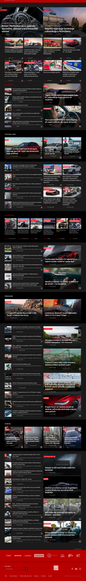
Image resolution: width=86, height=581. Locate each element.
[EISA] (56, 568)
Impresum (36, 576)
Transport (47, 62)
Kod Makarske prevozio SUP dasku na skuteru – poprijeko (60, 513)
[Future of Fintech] (78, 555)
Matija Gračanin (15, 350)
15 (41, 158)
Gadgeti (46, 270)
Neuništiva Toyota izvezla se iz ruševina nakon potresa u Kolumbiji (13, 74)
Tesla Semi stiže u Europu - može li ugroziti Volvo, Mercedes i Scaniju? (32, 51)
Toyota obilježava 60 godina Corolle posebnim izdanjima (14, 51)
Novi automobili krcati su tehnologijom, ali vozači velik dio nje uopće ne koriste (61, 121)
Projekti (46, 375)
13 (60, 80)
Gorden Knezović (15, 387)
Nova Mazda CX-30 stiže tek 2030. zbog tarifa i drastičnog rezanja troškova (72, 178)
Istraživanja (47, 108)
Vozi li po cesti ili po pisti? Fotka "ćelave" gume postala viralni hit (32, 440)
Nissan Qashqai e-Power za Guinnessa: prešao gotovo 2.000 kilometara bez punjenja (60, 535)
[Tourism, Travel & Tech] (70, 555)
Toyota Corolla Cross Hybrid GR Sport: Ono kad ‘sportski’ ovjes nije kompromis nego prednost (22, 151)
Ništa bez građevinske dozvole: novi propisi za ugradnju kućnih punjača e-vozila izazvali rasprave (10, 232)
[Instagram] (80, 569)
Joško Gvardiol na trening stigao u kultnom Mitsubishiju (51, 51)
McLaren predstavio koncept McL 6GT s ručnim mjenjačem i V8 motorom (61, 341)
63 (41, 251)
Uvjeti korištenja (13, 576)
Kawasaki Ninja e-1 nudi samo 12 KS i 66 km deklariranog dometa (31, 74)
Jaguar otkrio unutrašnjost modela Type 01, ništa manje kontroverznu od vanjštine (61, 97)
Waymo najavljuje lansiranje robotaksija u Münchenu (59, 30)
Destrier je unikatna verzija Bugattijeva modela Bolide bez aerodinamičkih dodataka (61, 490)
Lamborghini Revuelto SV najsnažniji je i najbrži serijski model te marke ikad (61, 260)
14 (79, 416)
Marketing (43, 576)
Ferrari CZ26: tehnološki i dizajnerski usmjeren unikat (26, 373)
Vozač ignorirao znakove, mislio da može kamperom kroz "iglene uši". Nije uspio (52, 440)
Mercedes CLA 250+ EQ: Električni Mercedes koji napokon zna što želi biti (52, 150)
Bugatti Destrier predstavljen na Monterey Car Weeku (26, 327)
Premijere (8, 301)
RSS (6, 576)
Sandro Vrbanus (15, 101)
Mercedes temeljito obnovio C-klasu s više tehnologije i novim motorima (70, 201)
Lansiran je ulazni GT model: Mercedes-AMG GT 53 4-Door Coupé (61, 314)
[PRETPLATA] (26, 569)
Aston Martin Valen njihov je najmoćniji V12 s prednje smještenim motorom (51, 201)
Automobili (8, 40)
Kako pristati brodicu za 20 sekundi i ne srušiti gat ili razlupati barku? (36, 231)
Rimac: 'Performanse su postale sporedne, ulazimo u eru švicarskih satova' (20, 29)
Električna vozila (68, 40)
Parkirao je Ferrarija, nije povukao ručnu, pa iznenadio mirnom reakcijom (71, 440)
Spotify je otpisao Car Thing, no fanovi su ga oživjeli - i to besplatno (61, 283)
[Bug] (18, 555)
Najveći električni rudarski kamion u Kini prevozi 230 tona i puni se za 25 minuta (23, 231)
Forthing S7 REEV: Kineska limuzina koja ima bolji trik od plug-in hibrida (71, 150)
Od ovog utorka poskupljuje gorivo (21, 364)
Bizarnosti (27, 429)
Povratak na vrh (78, 549)
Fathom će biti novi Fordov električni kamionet (60, 469)
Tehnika (46, 398)
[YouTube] (76, 569)
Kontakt (50, 576)
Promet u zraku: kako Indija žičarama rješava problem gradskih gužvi (60, 363)
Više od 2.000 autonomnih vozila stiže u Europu (24, 383)
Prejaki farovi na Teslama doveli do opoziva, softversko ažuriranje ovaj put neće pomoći (61, 409)
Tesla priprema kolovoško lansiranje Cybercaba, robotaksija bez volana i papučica (51, 179)
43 (41, 207)
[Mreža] (28, 556)
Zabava (46, 40)
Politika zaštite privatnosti (25, 576)
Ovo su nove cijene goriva (51, 72)
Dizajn (46, 86)
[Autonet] (39, 555)
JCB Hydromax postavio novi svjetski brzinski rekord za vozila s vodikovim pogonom (60, 386)
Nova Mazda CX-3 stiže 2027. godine (22, 479)
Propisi (65, 62)
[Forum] (8, 556)
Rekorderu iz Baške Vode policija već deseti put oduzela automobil (71, 74)
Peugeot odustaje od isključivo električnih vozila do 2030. (27, 528)
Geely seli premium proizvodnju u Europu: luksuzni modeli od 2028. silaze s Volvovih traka (48, 232)
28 (41, 517)
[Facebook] (72, 569)
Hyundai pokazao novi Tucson (20, 105)
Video (7, 62)
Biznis (26, 40)
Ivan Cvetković (9, 156)
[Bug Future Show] (52, 555)
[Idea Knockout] (63, 555)
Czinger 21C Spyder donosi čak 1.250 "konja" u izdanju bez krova (21, 314)
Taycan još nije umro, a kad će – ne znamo (71, 51)
